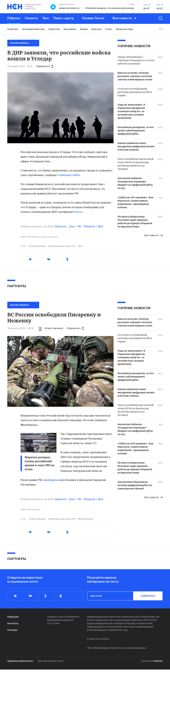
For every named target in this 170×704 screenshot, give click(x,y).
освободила (50, 480)
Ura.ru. (79, 212)
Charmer (158, 660)
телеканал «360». (69, 175)
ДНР (80, 246)
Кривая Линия (93, 18)
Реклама (12, 629)
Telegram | (91, 226)
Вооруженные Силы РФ (61, 246)
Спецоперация (37, 246)
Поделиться (43, 66)
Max (100, 226)
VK (79, 226)
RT (94, 443)
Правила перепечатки (20, 660)
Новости (60, 226)
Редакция (13, 616)
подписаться (148, 596)
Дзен (72, 226)
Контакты (12, 623)
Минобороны (85, 518)
